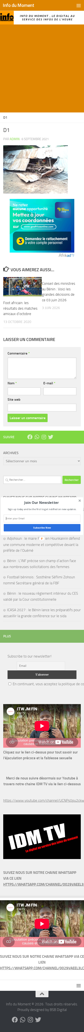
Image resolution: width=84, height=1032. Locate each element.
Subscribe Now (42, 527)
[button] (41, 502)
